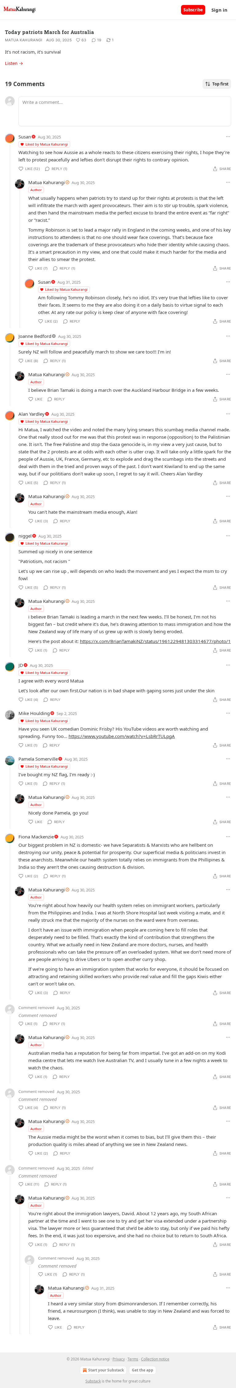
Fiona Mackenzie (36, 837)
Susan (24, 137)
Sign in (219, 10)
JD (20, 665)
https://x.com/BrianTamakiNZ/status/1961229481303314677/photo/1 (155, 641)
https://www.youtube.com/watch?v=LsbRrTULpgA (122, 736)
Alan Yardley (31, 414)
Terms (133, 1359)
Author (36, 189)
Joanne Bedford (34, 336)
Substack (93, 1381)
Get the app (142, 1370)
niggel (25, 536)
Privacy (118, 1359)
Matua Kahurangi (23, 40)
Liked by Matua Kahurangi (47, 144)
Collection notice (155, 1359)
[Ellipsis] (228, 137)
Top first (220, 84)
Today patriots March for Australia (49, 32)
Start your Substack (106, 1370)
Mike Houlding (34, 713)
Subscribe (193, 10)
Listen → (14, 63)
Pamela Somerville (38, 759)
